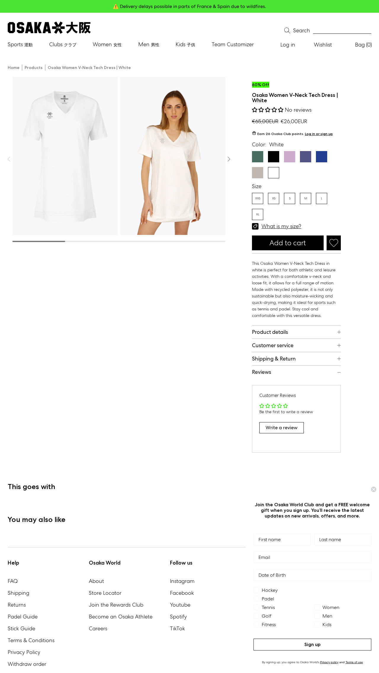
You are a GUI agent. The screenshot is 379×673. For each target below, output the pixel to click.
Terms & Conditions (31, 640)
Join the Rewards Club (116, 604)
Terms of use (354, 662)
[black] (273, 156)
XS (273, 198)
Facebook (182, 592)
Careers (98, 628)
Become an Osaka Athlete (120, 616)
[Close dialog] (374, 489)
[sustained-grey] (257, 172)
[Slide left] (229, 159)
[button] (268, 109)
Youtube (180, 604)
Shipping (18, 592)
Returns (17, 604)
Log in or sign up (319, 134)
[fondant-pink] (289, 156)
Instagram (182, 581)
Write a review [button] (282, 427)
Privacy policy (329, 662)
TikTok (177, 628)
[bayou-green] (257, 156)
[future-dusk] (305, 156)
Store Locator (105, 592)
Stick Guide (21, 628)
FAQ (13, 581)
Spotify (178, 616)
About (96, 581)
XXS (257, 198)
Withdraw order (27, 664)
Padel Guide (23, 616)
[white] (273, 172)
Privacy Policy (24, 652)
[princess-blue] (321, 156)
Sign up (312, 644)
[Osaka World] (49, 28)
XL (257, 214)
